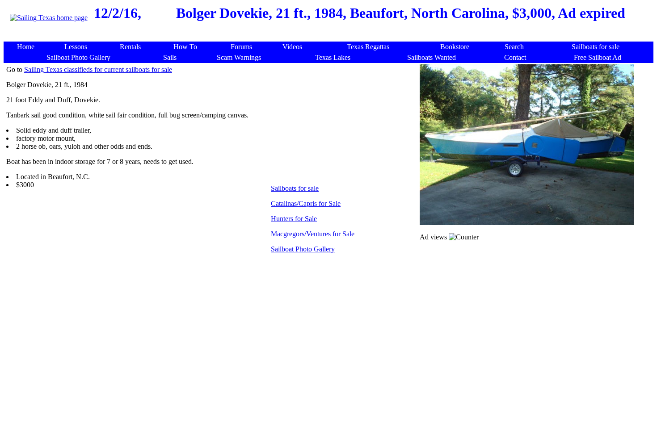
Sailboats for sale (295, 188)
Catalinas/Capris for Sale (306, 203)
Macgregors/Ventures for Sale (312, 234)
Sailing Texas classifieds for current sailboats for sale (98, 69)
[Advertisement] (330, 36)
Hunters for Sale (294, 218)
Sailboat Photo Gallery (303, 249)
